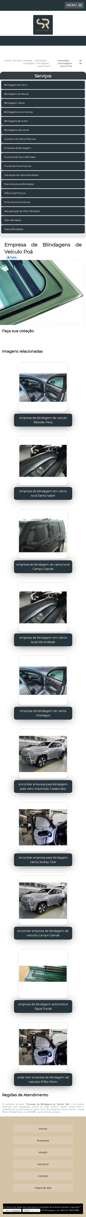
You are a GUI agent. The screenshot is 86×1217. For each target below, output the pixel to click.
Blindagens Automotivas (18, 111)
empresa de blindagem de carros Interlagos (43, 713)
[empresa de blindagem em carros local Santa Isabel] (43, 459)
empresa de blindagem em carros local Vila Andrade (43, 640)
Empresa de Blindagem (17, 147)
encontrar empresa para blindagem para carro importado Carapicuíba (43, 786)
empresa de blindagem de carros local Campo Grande (43, 567)
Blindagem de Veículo (16, 93)
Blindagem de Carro (15, 84)
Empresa (43, 1140)
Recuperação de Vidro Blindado (22, 211)
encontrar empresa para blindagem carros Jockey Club (43, 860)
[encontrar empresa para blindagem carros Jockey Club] (43, 825)
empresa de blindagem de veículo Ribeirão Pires (43, 420)
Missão (43, 1152)
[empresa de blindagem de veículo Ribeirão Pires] (43, 386)
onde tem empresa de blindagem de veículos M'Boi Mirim (43, 1080)
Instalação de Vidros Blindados (21, 174)
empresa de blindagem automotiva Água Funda (43, 1006)
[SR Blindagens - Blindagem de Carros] (43, 23)
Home (43, 1128)
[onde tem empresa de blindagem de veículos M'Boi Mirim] (43, 1045)
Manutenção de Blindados (19, 184)
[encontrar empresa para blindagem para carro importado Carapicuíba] (43, 752)
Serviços (43, 76)
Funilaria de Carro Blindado (20, 156)
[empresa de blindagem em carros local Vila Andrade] (43, 606)
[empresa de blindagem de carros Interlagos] (43, 679)
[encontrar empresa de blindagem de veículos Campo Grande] (43, 899)
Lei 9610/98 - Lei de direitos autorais (42, 1112)
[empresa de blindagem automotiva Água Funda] (43, 972)
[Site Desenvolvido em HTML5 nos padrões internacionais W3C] (31, 1210)
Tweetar (11, 257)
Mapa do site (43, 1187)
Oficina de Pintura (14, 193)
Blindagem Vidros (14, 102)
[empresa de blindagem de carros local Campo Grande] (43, 532)
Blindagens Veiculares (16, 129)
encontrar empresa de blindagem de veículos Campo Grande (43, 933)
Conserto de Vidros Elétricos (20, 138)
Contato (43, 1176)
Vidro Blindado (12, 220)
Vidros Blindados (13, 229)
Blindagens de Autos (16, 120)
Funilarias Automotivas (17, 165)
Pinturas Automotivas (17, 202)
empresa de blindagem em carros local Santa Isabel (43, 493)
